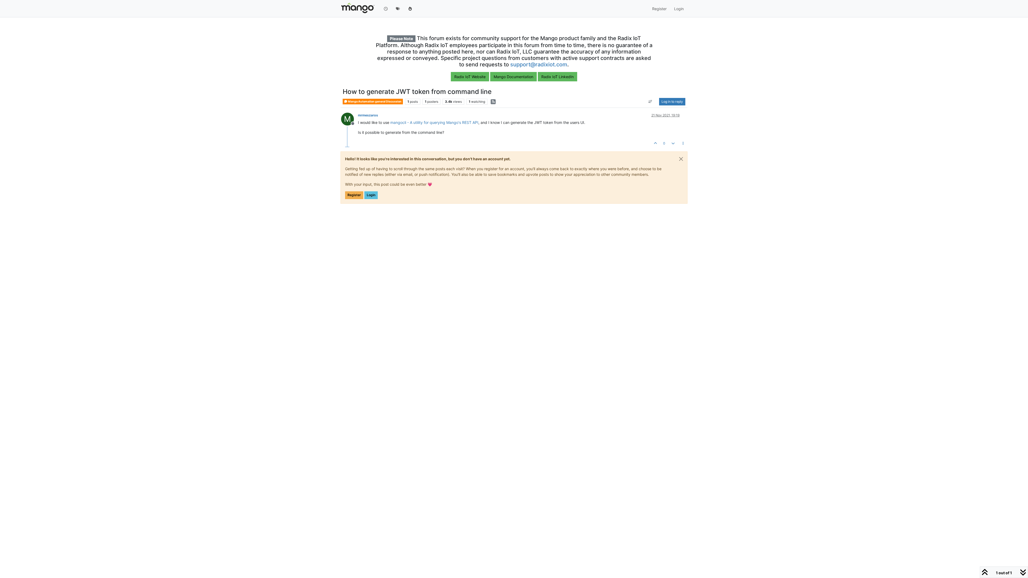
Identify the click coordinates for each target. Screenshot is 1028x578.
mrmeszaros (368, 115)
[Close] (681, 159)
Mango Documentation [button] (513, 76)
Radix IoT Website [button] (470, 76)
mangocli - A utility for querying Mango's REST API (434, 122)
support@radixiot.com (538, 64)
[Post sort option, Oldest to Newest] (650, 101)
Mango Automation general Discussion (374, 101)
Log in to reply (672, 102)
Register (354, 195)
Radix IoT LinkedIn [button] (557, 76)
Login (371, 195)
